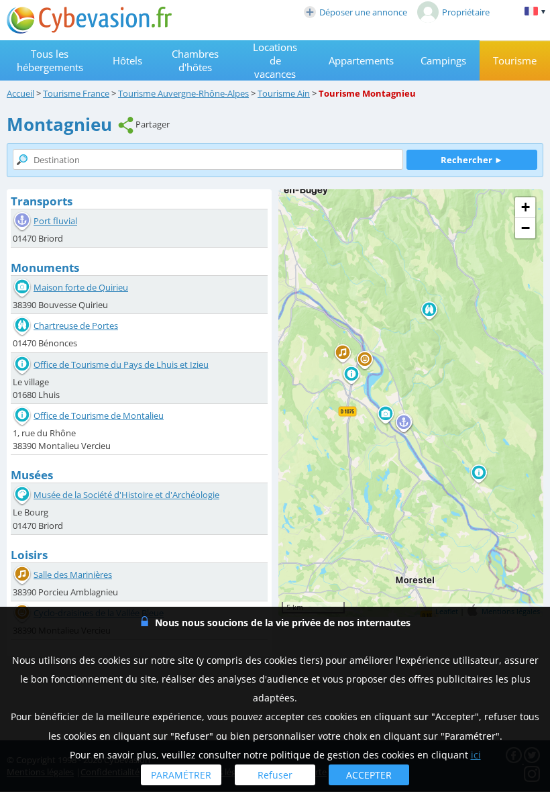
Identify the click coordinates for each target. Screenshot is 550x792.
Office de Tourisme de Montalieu (99, 415)
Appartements (361, 60)
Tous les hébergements (50, 60)
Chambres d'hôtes (195, 60)
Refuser (275, 775)
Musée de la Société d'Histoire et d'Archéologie (126, 495)
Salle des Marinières (73, 574)
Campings (443, 60)
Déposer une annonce (363, 12)
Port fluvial (55, 221)
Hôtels (127, 60)
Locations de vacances (275, 60)
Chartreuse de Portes (76, 325)
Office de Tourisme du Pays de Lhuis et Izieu (121, 364)
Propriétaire (466, 12)
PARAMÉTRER (181, 775)
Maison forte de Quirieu (81, 287)
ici (476, 754)
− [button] (525, 227)
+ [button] (525, 207)
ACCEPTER (369, 775)
